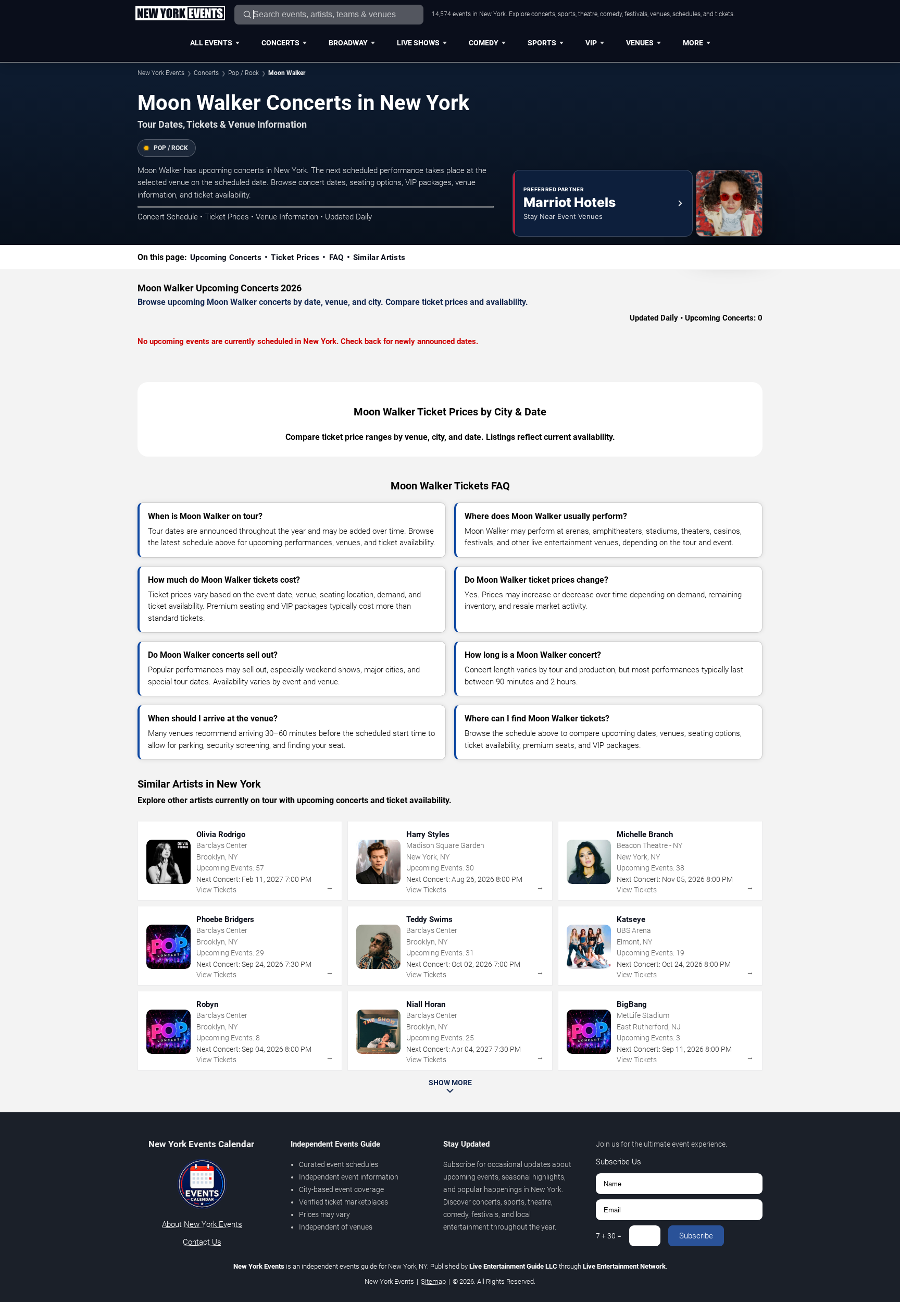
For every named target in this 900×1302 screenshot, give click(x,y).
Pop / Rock (243, 73)
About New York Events (202, 1224)
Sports (542, 43)
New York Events (161, 73)
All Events (211, 43)
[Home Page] (180, 14)
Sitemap (433, 1281)
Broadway (348, 43)
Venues (640, 43)
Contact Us (202, 1242)
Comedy (483, 43)
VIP (591, 43)
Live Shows (418, 43)
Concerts (280, 43)
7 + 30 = (608, 1236)
